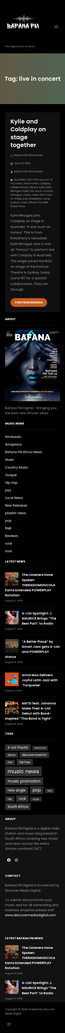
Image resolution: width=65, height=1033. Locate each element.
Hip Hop (11, 482)
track (24, 202)
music (27, 195)
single (36, 799)
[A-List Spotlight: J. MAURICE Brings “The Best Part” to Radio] (12, 617)
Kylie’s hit (28, 191)
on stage (16, 198)
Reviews (11, 536)
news (35, 195)
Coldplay (45, 183)
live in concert (44, 191)
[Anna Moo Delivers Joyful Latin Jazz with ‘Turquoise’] (12, 679)
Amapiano (13, 444)
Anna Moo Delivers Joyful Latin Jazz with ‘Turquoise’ (40, 680)
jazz (8, 490)
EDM (10, 762)
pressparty (35, 198)
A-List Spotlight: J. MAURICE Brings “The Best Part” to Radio (39, 618)
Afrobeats (13, 436)
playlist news (15, 513)
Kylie (42, 187)
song (47, 198)
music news (23, 771)
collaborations (19, 187)
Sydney (15, 202)
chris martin (30, 183)
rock (8, 543)
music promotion (24, 781)
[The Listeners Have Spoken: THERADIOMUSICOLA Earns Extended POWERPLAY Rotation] (12, 579)
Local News (14, 497)
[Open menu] (56, 27)
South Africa (18, 806)
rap (10, 799)
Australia (19, 179)
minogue (16, 195)
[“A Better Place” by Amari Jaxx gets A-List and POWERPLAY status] (12, 646)
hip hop (24, 762)
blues (9, 459)
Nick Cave (46, 195)
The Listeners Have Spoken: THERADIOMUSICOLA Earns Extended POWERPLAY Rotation (30, 584)
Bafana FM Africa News (28, 155)
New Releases (16, 505)
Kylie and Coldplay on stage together (28, 133)
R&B (8, 528)
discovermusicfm (34, 755)
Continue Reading (29, 302)
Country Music (16, 467)
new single (17, 790)
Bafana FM (40, 748)
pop (25, 198)
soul (8, 551)
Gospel (11, 475)
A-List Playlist (18, 747)
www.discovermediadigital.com (30, 915)
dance (34, 187)
